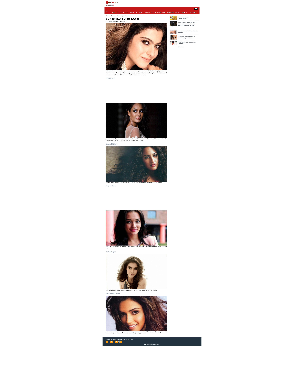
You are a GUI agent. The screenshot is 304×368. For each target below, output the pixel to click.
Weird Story (185, 12)
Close (107, 11)
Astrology (177, 12)
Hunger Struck (161, 12)
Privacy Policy (129, 339)
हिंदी (113, 5)
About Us (108, 339)
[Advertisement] (136, 92)
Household (147, 12)
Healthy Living (133, 12)
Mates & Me (115, 12)
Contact (114, 339)
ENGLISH (108, 5)
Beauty (140, 12)
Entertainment (170, 12)
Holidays (153, 12)
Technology (193, 12)
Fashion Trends (124, 12)
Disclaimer (121, 339)
